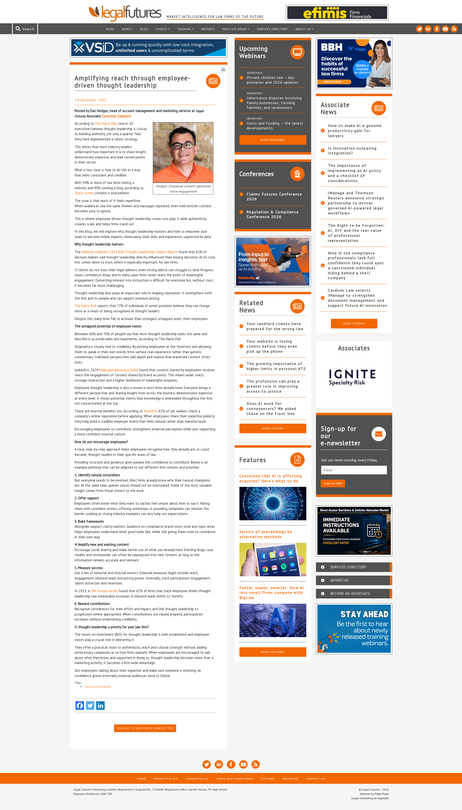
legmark (383, 798)
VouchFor (150, 411)
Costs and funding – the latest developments (275, 125)
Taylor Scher (84, 193)
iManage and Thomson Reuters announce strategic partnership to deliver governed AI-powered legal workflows (356, 202)
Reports (208, 29)
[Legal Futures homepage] (127, 13)
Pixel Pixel (382, 794)
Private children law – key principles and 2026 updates (272, 80)
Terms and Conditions (234, 778)
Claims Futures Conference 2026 (274, 196)
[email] (354, 470)
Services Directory (272, 29)
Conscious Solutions (116, 116)
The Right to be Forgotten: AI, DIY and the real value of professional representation (356, 233)
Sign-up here (333, 483)
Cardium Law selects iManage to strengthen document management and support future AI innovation (357, 298)
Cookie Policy (196, 778)
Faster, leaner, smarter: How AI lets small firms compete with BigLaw (271, 592)
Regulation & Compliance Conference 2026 (273, 214)
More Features (273, 652)
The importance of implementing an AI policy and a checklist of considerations (354, 173)
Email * (329, 470)
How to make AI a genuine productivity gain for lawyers (355, 130)
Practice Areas (234, 29)
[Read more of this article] (272, 503)
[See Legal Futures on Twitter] (419, 28)
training (184, 29)
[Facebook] (79, 705)
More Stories (273, 428)
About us (303, 29)
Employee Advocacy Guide (118, 370)
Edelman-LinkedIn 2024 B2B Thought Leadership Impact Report (130, 252)
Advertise (290, 778)
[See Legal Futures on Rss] (454, 28)
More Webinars (273, 140)
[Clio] (356, 378)
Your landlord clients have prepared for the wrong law (275, 326)
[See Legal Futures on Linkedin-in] (428, 28)
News (126, 29)
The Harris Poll (106, 123)
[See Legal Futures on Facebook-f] (436, 28)
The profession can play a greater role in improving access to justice (273, 386)
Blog (144, 29)
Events (161, 29)
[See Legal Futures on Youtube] (445, 28)
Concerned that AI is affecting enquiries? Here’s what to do (270, 478)
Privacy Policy (166, 778)
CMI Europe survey (104, 591)
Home (110, 29)
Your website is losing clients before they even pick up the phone (272, 346)
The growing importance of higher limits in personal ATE (276, 366)
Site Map (268, 778)
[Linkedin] (100, 705)
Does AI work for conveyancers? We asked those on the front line (271, 408)
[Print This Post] (223, 68)
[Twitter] (90, 705)
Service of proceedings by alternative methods (265, 534)
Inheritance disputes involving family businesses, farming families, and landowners (274, 102)
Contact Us (315, 778)
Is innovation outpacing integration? (352, 151)
